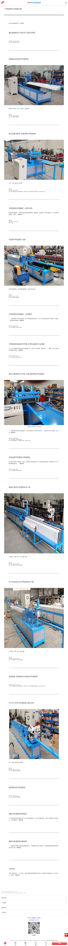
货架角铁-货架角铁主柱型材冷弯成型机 (23, 676)
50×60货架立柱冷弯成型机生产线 (21, 582)
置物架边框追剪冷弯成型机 (19, 59)
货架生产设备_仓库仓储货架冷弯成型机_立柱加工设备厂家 (34, 191)
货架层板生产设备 (21, 440)
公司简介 (12, 869)
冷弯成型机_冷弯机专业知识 (16, 327)
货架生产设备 (27, 440)
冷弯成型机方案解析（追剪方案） (21, 208)
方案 (12, 222)
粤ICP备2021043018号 (52, 940)
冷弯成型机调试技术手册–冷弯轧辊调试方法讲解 (26, 344)
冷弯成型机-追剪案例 (15, 116)
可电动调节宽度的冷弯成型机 (19, 457)
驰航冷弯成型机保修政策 (18, 841)
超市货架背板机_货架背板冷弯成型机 (22, 134)
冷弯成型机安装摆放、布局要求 (20, 314)
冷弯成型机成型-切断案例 (16, 770)
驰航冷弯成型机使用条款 (18, 814)
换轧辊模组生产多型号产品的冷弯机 (22, 33)
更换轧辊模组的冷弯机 (15, 42)
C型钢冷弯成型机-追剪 (17, 240)
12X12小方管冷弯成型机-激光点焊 (21, 703)
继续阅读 (20, 214)
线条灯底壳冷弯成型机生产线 (19, 487)
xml (45, 940)
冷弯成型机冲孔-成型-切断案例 (16, 191)
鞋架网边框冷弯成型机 (17, 787)
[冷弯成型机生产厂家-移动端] (34, 2)
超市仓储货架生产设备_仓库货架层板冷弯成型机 (26, 374)
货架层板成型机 (14, 440)
